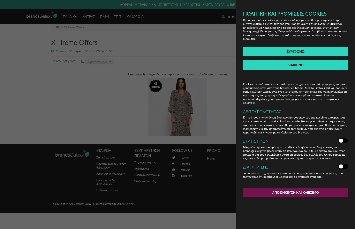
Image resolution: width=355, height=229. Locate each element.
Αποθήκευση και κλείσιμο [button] (295, 192)
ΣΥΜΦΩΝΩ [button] (295, 51)
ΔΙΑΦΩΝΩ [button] (295, 65)
